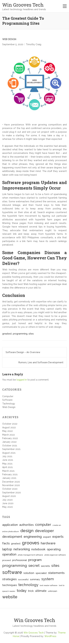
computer (43, 525)
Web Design (9, 39)
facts (6, 543)
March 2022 (8, 434)
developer (44, 531)
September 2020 (11, 492)
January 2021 (9, 478)
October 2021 (9, 445)
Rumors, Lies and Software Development (40, 362)
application (10, 524)
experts (57, 537)
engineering (33, 537)
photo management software (30, 555)
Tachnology (8, 403)
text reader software (48, 585)
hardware (48, 543)
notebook (38, 549)
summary (35, 579)
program (35, 560)
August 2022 (9, 427)
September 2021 (11, 449)
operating (54, 549)
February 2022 (10, 438)
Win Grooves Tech (23, 5)
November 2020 (11, 485)
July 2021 (7, 456)
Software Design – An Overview (23, 352)
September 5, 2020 (12, 44)
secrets (45, 566)
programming (20, 333)
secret (33, 565)
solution (28, 573)
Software (7, 400)
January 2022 (9, 442)
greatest (7, 333)
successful (23, 579)
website (9, 596)
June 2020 (7, 503)
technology (28, 585)
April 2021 (7, 467)
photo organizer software (55, 555)
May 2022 (7, 431)
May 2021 (7, 463)
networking (21, 549)
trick (31, 590)
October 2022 (9, 423)
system (47, 579)
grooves (30, 542)
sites (31, 333)
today (21, 590)
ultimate (41, 590)
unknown (52, 591)
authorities (26, 524)
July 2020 (7, 500)
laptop (7, 549)
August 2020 (9, 496)
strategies (9, 579)
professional (19, 560)
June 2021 (7, 460)
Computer (7, 396)
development (12, 537)
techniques (9, 585)
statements (56, 573)
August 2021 (9, 453)
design (27, 530)
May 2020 (7, 507)
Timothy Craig (33, 44)
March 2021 (8, 471)
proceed (6, 560)
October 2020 (9, 489)
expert (47, 536)
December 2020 (11, 481)
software (12, 572)
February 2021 (10, 474)
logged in (22, 379)
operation (9, 554)
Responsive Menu (65, 6)
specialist (41, 573)
